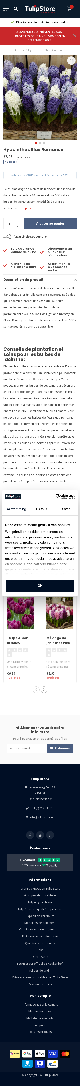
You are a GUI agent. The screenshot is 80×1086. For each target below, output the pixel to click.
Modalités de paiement (40, 923)
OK (40, 585)
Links (40, 950)
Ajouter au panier (50, 223)
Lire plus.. (26, 208)
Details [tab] (41, 509)
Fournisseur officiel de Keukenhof (40, 964)
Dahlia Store (40, 957)
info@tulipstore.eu (42, 817)
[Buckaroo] (40, 1064)
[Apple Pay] (40, 1054)
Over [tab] (66, 509)
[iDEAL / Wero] (15, 1054)
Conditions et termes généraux (40, 929)
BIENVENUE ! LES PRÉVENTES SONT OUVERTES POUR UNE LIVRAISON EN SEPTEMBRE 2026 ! (40, 36)
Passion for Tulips (40, 984)
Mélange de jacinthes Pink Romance (58, 643)
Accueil (20, 50)
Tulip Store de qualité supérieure (40, 909)
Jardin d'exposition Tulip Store (40, 888)
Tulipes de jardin (40, 970)
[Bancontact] (52, 1064)
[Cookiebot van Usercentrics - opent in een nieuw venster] (56, 496)
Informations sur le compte (40, 1004)
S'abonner (62, 748)
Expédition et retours (40, 916)
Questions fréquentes (40, 943)
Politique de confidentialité (40, 936)
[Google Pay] (27, 1054)
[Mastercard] (65, 1054)
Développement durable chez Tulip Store (40, 977)
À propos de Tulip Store (40, 895)
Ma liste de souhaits (40, 1018)
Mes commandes (40, 1011)
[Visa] (53, 1054)
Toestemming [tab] (15, 509)
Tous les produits (40, 1032)
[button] (36, 143)
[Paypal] (27, 1064)
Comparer (40, 1025)
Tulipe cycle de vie (40, 902)
